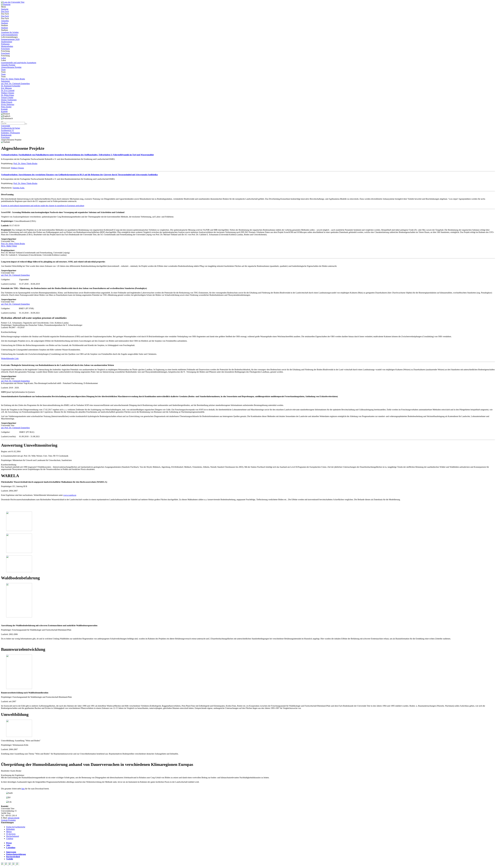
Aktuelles (5, 21)
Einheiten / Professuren (10, 133)
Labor (3, 58)
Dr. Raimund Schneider (10, 86)
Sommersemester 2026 (10, 39)
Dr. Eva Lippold (7, 90)
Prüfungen (5, 44)
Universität (5, 126)
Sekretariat (5, 81)
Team (3, 69)
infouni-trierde (13, 818)
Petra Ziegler (6, 107)
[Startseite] (12, 2)
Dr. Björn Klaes (7, 95)
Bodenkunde (6, 135)
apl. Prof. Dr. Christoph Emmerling (15, 83)
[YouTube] (10, 865)
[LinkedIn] (17, 865)
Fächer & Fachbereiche (15, 827)
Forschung (5, 49)
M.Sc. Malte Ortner (9, 246)
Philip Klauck (6, 102)
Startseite (4, 9)
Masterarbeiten (7, 46)
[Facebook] (3, 865)
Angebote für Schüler (10, 32)
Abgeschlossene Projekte (11, 67)
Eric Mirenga (6, 88)
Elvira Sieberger (7, 104)
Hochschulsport (12, 836)
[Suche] (2, 121)
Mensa (9, 831)
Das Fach (5, 11)
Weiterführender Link (10, 358)
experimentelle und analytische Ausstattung (18, 62)
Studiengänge (6, 42)
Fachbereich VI (7, 130)
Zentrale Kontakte (8, 820)
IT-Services (11, 834)
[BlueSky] (7, 865)
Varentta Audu (19, 188)
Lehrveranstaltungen (9, 35)
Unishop (9, 838)
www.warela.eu (69, 495)
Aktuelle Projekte (8, 65)
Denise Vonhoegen (9, 100)
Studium (4, 23)
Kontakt (4, 109)
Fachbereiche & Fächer (10, 128)
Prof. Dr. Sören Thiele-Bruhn (13, 79)
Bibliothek (10, 829)
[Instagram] (14, 865)
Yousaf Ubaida (7, 97)
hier (23, 789)
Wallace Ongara (7, 93)
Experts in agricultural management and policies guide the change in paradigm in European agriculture (42, 206)
